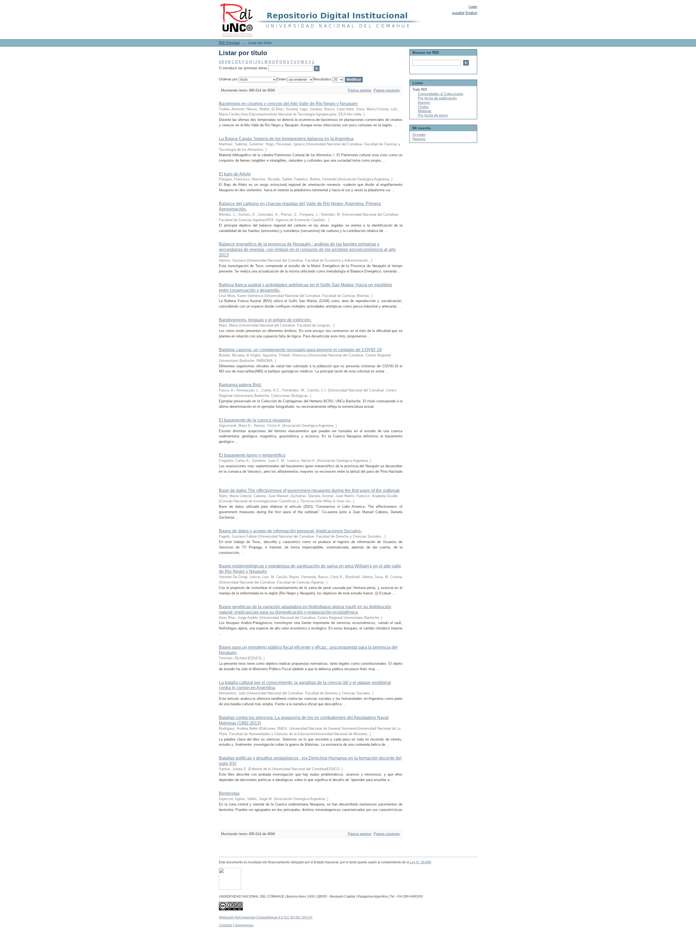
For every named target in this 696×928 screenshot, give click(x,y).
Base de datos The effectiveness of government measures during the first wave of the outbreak (309, 490)
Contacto (225, 925)
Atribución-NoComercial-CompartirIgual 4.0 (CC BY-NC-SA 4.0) (265, 917)
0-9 (221, 62)
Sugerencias (244, 925)
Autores (424, 103)
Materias (424, 111)
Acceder (418, 135)
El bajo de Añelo (235, 174)
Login (473, 7)
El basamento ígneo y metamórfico (252, 455)
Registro (418, 139)
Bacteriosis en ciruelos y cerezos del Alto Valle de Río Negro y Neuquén (288, 103)
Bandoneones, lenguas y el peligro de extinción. (265, 320)
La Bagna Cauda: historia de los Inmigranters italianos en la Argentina (286, 138)
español (458, 13)
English (471, 13)
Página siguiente (387, 90)
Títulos (423, 107)
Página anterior (359, 90)
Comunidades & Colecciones (440, 94)
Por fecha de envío (433, 115)
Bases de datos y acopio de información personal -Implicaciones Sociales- (290, 531)
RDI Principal (229, 43)
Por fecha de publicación (437, 98)
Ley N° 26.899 (420, 862)
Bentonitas (229, 793)
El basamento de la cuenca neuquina (255, 420)
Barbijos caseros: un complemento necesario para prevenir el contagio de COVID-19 (300, 349)
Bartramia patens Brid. (240, 385)
